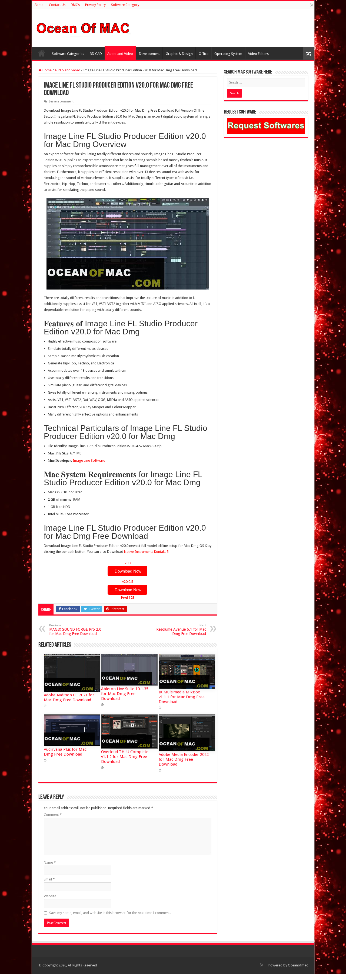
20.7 (127, 567)
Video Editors (258, 54)
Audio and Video (120, 54)
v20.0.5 (127, 590)
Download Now (127, 571)
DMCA (75, 5)
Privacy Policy (95, 5)
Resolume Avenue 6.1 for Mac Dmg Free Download (181, 630)
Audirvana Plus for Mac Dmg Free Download (65, 752)
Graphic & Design (179, 54)
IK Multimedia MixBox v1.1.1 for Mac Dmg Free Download (182, 697)
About (39, 5)
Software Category (125, 5)
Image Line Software (89, 460)
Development (149, 54)
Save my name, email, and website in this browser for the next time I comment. (110, 913)
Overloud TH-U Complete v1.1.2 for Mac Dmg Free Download (124, 756)
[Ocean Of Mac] (83, 27)
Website (50, 896)
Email (49, 879)
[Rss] (312, 5)
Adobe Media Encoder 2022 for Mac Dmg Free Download (184, 759)
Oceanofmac (298, 965)
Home (42, 53)
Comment (53, 815)
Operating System (228, 54)
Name (50, 862)
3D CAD (96, 54)
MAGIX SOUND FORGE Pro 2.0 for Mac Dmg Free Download (75, 630)
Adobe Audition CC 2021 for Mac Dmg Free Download (69, 697)
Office (203, 54)
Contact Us (57, 5)
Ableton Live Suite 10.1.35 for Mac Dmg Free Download (124, 693)
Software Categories (68, 54)
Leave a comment (61, 101)
